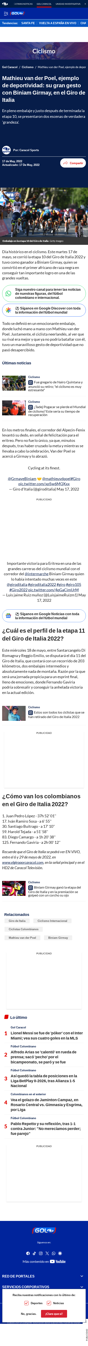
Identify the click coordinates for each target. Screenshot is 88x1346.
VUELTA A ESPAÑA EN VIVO (57, 23)
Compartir (76, 163)
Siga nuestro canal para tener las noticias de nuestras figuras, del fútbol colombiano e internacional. (48, 293)
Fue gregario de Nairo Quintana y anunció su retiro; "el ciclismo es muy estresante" (55, 386)
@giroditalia (17, 584)
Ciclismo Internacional (52, 921)
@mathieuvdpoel (56, 478)
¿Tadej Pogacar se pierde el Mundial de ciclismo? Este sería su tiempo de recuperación (57, 411)
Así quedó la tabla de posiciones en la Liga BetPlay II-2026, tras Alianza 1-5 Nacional (44, 1080)
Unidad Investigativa (68, 4)
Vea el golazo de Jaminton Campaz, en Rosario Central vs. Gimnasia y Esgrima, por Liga (46, 1104)
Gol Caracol (44, 4)
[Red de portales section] (82, 1276)
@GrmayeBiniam (22, 478)
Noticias (58, 1303)
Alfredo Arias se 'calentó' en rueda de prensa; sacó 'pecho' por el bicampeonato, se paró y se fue (43, 1057)
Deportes (37, 1303)
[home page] (5, 4)
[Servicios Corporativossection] (82, 1287)
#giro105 (73, 584)
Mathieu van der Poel (22, 937)
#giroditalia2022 (42, 584)
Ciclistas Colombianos (23, 929)
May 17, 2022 (68, 489)
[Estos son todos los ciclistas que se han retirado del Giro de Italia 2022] (14, 713)
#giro (61, 584)
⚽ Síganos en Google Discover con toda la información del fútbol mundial (48, 310)
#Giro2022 (18, 589)
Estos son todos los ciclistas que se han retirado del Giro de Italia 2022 (56, 714)
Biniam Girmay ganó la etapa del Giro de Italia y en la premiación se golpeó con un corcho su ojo (54, 891)
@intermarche (36, 573)
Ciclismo (28, 67)
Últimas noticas (23, 4)
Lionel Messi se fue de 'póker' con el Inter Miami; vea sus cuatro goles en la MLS (47, 1035)
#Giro (75, 478)
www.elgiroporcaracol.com (22, 862)
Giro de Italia (17, 921)
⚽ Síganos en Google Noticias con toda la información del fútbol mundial (47, 616)
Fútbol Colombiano (23, 1046)
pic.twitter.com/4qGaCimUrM (53, 589)
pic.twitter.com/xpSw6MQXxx (44, 483)
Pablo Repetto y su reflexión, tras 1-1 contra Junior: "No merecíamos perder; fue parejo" (46, 1128)
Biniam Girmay (58, 937)
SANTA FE (28, 23)
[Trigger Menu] (6, 13)
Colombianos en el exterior (28, 1094)
